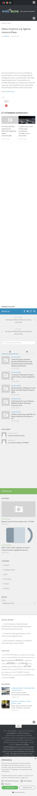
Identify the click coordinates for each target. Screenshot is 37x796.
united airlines (5, 677)
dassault (30, 663)
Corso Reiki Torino (12, 749)
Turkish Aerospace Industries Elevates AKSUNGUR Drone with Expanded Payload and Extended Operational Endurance (16, 626)
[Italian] (7, 2)
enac (19, 666)
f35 (9, 669)
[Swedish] (10, 2)
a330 (11, 655)
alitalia (10, 663)
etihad (27, 666)
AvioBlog (6, 36)
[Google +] (31, 311)
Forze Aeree (7, 579)
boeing (23, 663)
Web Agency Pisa (15, 754)
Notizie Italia (6, 23)
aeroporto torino (30, 657)
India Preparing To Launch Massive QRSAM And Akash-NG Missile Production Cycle (22, 403)
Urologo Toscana (27, 754)
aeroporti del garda (20, 655)
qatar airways (22, 675)
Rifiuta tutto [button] (27, 787)
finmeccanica (14, 669)
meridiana (5, 675)
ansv (18, 663)
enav (22, 666)
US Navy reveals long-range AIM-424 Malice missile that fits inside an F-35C (23, 416)
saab (33, 675)
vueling (11, 677)
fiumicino (24, 669)
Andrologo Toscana (9, 756)
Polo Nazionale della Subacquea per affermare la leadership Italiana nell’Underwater (9, 131)
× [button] (35, 758)
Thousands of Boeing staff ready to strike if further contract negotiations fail (23, 377)
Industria (6, 588)
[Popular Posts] (26, 352)
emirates (13, 666)
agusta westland (8, 660)
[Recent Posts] (10, 352)
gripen (9, 672)
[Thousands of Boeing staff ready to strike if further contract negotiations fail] (6, 375)
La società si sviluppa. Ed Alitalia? (18, 443)
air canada (26, 660)
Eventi (5, 574)
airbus (19, 660)
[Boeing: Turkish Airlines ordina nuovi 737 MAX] (18, 509)
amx (16, 663)
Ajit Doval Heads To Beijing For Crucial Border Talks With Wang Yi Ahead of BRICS (23, 390)
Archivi (4, 600)
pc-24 (13, 675)
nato (10, 675)
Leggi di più (24, 777)
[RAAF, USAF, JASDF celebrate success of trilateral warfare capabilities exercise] (18, 535)
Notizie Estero (16, 357)
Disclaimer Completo (22, 745)
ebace (8, 666)
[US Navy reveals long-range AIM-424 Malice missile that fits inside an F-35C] (6, 415)
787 (8, 655)
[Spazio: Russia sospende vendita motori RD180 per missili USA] (6, 704)
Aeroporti (6, 565)
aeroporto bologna (6, 657)
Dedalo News (10, 91)
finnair (19, 669)
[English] (4, 2)
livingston (20, 672)
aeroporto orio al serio (18, 657)
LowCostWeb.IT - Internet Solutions (18, 733)
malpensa (26, 672)
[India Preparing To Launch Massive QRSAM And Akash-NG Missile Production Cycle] (6, 402)
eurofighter (5, 669)
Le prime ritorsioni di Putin (16, 436)
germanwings (5, 672)
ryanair (28, 675)
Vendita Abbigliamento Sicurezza (13, 747)
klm (15, 672)
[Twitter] (27, 311)
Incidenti (6, 584)
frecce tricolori (31, 669)
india (13, 672)
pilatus (16, 675)
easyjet (4, 667)
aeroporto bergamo (30, 655)
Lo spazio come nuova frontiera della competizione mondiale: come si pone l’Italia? (25, 131)
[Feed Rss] (34, 311)
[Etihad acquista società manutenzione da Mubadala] (6, 691)
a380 (15, 655)
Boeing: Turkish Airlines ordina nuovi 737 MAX (18, 522)
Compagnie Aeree (9, 570)
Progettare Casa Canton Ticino (24, 756)
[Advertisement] (18, 53)
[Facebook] (24, 311)
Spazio (19, 703)
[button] (2, 781)
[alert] (18, 776)
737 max (4, 655)
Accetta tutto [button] (9, 787)
